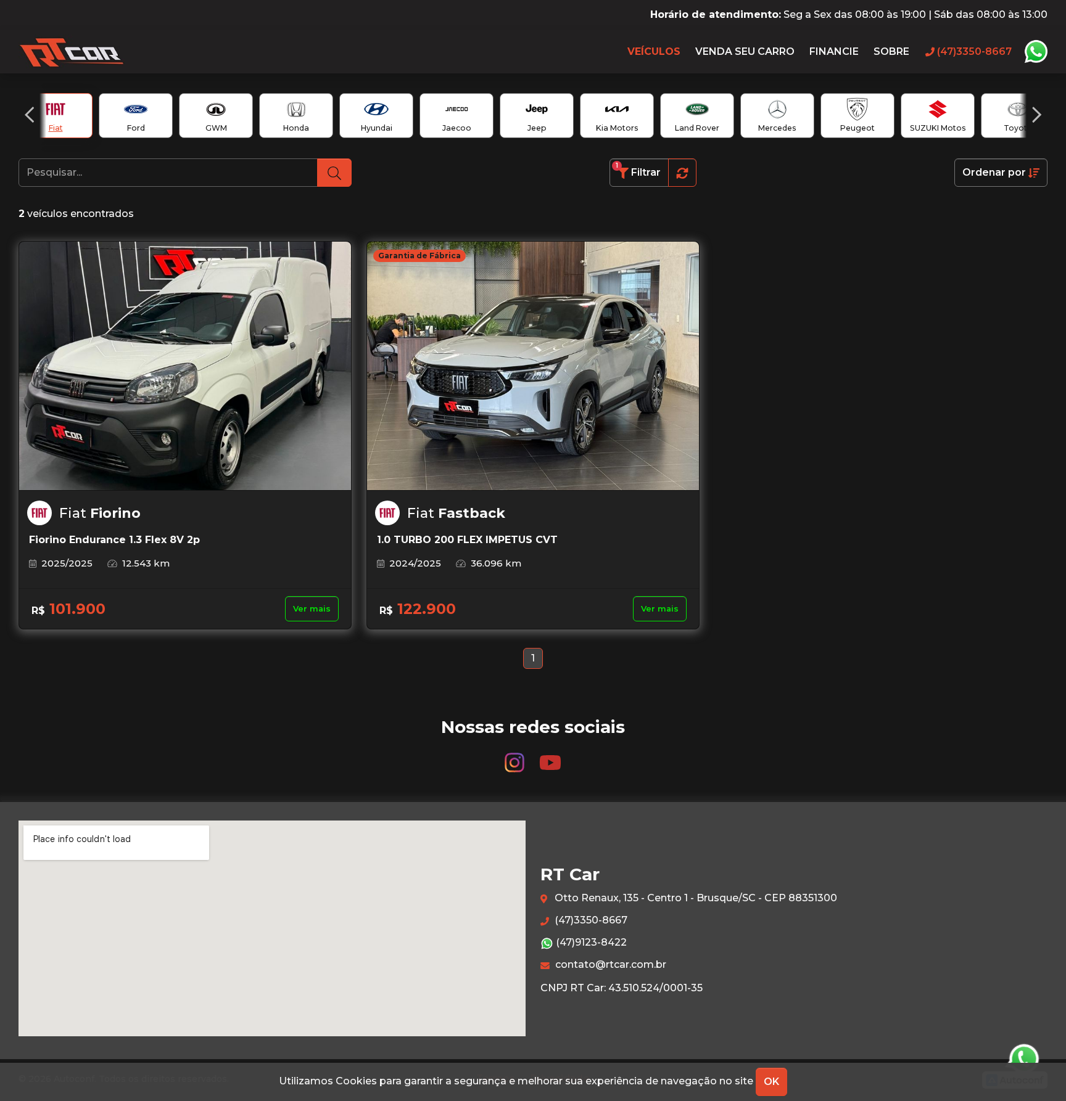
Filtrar (638, 170)
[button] (29, 114)
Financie (834, 51)
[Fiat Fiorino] (185, 366)
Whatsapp (1035, 51)
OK (771, 1081)
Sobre (891, 51)
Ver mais (312, 608)
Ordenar (994, 172)
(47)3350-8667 (589, 920)
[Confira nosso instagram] (515, 757)
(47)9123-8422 (590, 942)
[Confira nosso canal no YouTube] (550, 757)
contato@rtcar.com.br (609, 964)
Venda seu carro (745, 51)
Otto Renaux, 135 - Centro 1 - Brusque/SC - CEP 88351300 (694, 898)
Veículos (653, 51)
